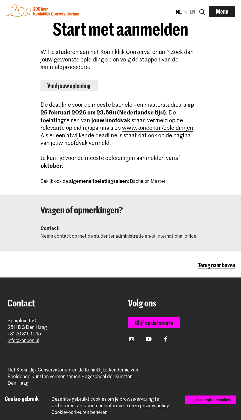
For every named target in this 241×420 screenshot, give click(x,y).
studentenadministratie (119, 236)
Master (158, 181)
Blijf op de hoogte (154, 322)
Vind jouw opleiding (69, 85)
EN (192, 11)
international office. (177, 236)
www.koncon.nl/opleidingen (157, 127)
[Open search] (202, 11)
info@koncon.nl (23, 340)
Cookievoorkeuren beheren (79, 412)
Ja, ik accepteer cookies (210, 399)
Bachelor (139, 181)
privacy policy (154, 405)
